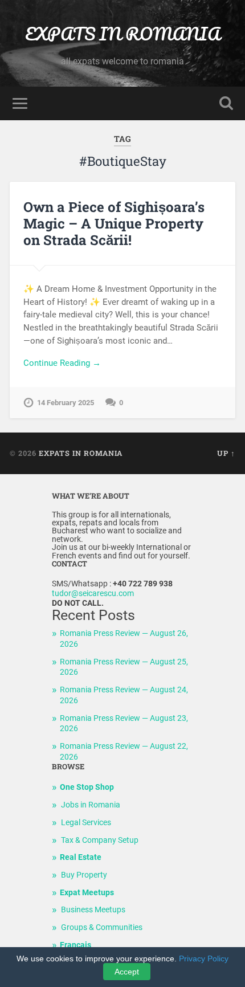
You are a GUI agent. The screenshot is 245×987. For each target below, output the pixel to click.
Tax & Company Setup (99, 840)
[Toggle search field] (226, 103)
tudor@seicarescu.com (93, 593)
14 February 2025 (65, 402)
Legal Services (86, 822)
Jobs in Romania (90, 805)
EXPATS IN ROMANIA (122, 34)
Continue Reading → (62, 363)
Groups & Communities (101, 927)
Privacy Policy (203, 958)
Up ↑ (226, 453)
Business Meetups (93, 910)
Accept (127, 971)
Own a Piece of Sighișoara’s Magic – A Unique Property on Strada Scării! (114, 223)
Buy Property (84, 875)
